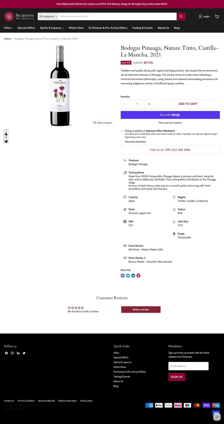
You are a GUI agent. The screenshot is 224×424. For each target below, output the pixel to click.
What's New (76, 28)
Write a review (141, 309)
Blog (177, 28)
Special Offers (26, 28)
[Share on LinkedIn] (133, 276)
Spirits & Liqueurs (51, 28)
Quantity (125, 96)
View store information (135, 141)
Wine (7, 28)
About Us (163, 28)
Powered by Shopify (13, 408)
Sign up (177, 377)
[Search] (181, 16)
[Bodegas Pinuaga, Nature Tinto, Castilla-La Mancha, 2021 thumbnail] (6, 136)
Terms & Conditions (26, 400)
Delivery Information (67, 400)
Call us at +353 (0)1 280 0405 (170, 149)
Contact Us (9, 400)
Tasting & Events (142, 28)
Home (7, 38)
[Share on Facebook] (123, 276)
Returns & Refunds (46, 400)
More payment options (170, 122)
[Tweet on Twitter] (128, 276)
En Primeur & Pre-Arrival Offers (108, 28)
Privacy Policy (86, 400)
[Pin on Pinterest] (138, 276)
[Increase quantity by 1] (149, 104)
